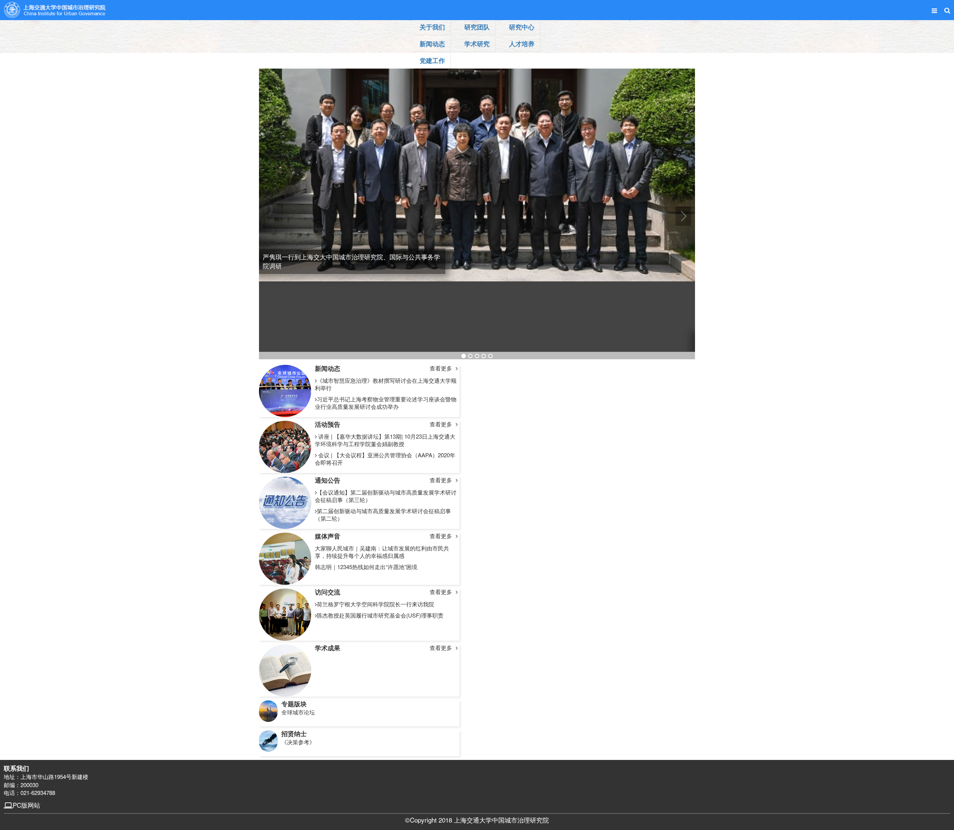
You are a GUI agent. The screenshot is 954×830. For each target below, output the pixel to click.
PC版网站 (26, 805)
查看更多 (441, 368)
